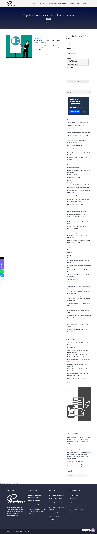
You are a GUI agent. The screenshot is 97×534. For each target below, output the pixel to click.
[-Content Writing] (78, 63)
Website (69, 48)
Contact (84, 3)
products (69, 252)
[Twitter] (2, 275)
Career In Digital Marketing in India (57, 512)
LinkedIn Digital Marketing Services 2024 (77, 211)
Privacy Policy (70, 249)
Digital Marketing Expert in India (56, 495)
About (34, 3)
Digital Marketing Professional (74, 174)
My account (70, 219)
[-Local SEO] (78, 60)
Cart (68, 162)
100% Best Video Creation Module (75, 125)
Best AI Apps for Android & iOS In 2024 (76, 378)
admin (37, 54)
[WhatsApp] (2, 271)
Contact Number (71, 53)
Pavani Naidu (19, 531)
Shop (68, 257)
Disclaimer (70, 180)
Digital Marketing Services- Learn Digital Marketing (52, 3)
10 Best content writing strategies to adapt (77, 122)
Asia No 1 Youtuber (78, 461)
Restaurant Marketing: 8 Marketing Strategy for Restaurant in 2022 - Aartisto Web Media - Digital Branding (79, 454)
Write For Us (70, 334)
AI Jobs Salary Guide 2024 (73, 347)
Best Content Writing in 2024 (74, 145)
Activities (69, 138)
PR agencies (37, 38)
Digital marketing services (73, 177)
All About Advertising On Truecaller (80, 466)
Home (28, 3)
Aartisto (28, 531)
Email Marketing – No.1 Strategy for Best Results (79, 187)
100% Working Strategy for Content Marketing (78, 132)
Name (69, 43)
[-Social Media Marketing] (78, 64)
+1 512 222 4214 (73, 498)
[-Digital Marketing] (78, 61)
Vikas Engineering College (73, 308)
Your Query (70, 67)
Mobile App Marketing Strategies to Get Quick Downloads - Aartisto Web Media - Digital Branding (78, 439)
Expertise (71, 3)
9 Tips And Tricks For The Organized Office (77, 135)
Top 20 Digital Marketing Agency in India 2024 (78, 296)
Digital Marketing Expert (73, 167)
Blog (78, 3)
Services (69, 58)
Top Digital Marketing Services (55, 498)
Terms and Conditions (72, 279)
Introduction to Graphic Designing (75, 204)
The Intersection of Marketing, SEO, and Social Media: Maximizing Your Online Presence (36, 511)
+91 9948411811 (73, 495)
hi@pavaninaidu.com (74, 502)
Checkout (69, 164)
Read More (37, 51)
